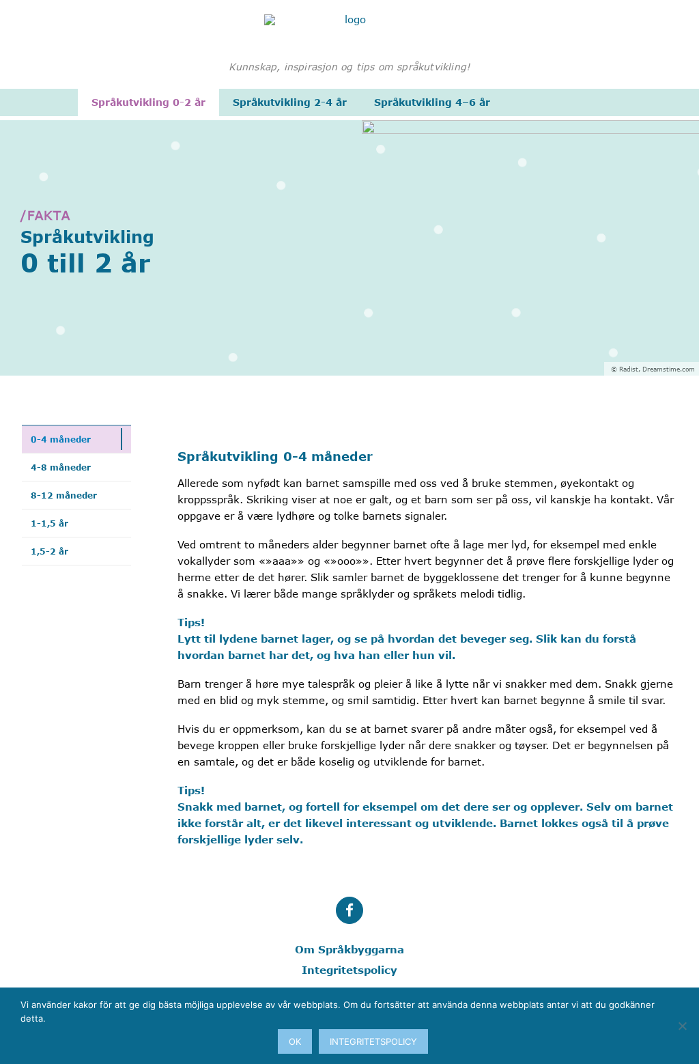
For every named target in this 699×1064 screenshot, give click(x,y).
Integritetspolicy (349, 970)
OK (295, 1041)
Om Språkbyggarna (349, 949)
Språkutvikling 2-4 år (290, 102)
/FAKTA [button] (45, 215)
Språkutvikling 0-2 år (148, 102)
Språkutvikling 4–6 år (432, 102)
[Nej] (682, 1026)
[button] (349, 910)
